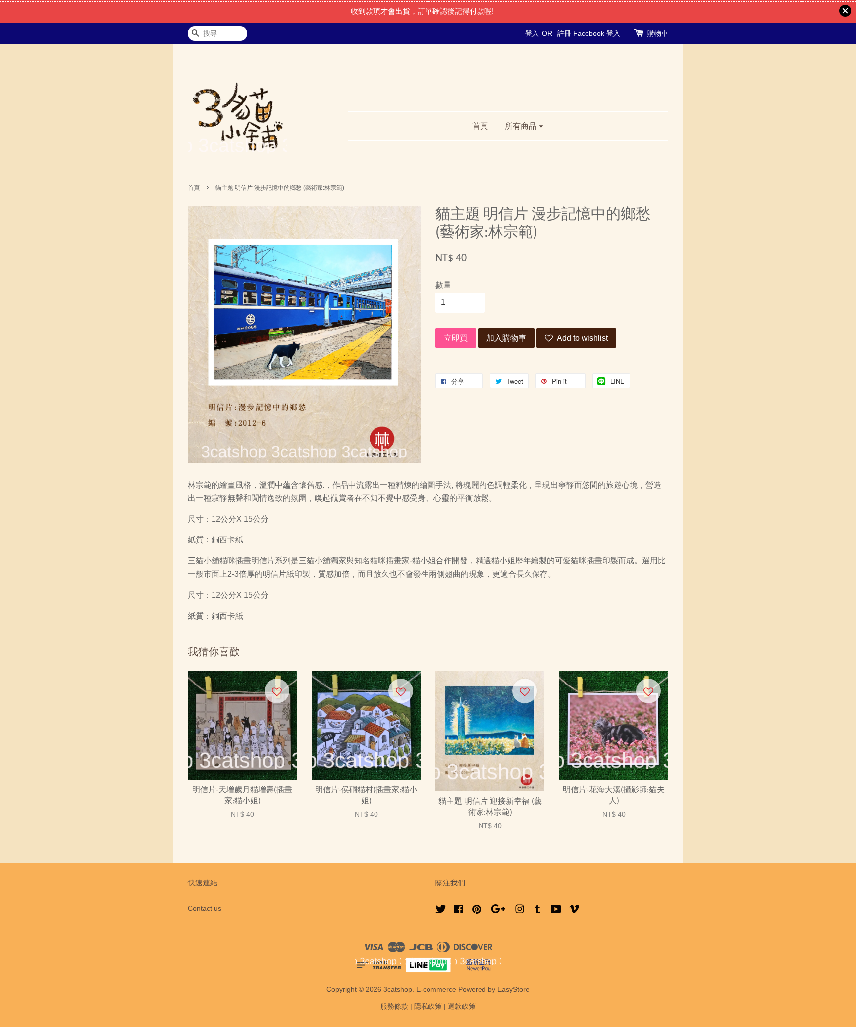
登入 (532, 33)
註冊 (564, 33)
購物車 (657, 33)
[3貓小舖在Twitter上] (440, 911)
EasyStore (513, 989)
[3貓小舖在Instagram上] (519, 911)
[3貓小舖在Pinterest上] (476, 911)
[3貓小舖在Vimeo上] (574, 911)
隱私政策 (428, 1006)
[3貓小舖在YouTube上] (556, 911)
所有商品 (521, 126)
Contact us (204, 908)
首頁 (480, 126)
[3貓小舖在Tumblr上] (537, 911)
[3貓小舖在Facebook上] (458, 911)
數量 (443, 285)
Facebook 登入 (596, 33)
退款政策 (462, 1006)
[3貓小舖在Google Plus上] (498, 911)
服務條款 (394, 1006)
